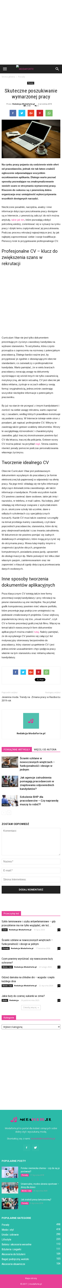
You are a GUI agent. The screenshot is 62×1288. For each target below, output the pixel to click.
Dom (5, 930)
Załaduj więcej (30, 1007)
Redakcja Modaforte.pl (23, 104)
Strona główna (8, 76)
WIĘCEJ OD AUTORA (45, 749)
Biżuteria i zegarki (11, 1249)
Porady (30, 83)
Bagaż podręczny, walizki (15, 1259)
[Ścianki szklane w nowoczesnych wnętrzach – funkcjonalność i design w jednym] (10, 762)
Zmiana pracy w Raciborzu (45, 697)
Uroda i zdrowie (10, 1234)
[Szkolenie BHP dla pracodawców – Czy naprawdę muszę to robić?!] (10, 800)
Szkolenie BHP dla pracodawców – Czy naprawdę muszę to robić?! (39, 800)
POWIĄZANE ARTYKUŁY (17, 749)
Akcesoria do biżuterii (13, 1254)
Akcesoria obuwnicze (13, 1264)
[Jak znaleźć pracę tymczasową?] (10, 1203)
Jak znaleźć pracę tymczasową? (36, 1199)
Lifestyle (6, 1239)
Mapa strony (31, 1278)
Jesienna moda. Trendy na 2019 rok (16, 699)
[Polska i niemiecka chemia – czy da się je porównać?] (10, 1172)
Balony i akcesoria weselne (16, 1244)
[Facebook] (26, 1147)
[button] (57, 69)
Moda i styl (7, 967)
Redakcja (14, 1000)
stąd (37, 443)
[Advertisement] (31, 32)
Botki (5, 1000)
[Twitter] (35, 1147)
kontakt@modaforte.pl (43, 1138)
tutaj (36, 631)
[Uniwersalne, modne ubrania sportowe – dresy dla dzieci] (10, 1188)
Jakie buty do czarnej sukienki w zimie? (23, 996)
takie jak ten (17, 219)
